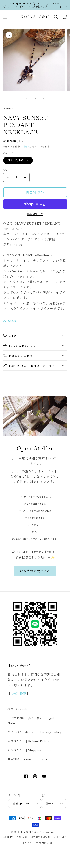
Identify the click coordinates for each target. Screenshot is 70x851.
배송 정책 (27, 842)
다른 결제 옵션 (35, 214)
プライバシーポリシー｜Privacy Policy (34, 732)
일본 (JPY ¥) (21, 803)
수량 (6, 169)
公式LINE (19, 693)
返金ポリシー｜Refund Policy (28, 741)
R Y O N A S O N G (32, 831)
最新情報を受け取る (35, 571)
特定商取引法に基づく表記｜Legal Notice (30, 720)
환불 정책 (22, 836)
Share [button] (12, 320)
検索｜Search (17, 709)
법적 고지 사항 (44, 842)
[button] (5, 16)
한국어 (50, 803)
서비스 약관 (60, 836)
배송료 (26, 146)
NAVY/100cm (18, 160)
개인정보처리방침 (40, 836)
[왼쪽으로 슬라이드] (26, 98)
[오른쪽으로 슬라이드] (44, 98)
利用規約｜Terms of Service (27, 759)
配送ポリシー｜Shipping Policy (29, 750)
